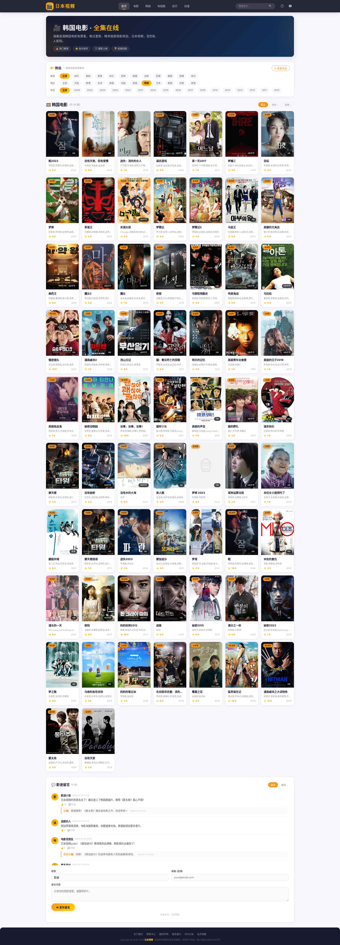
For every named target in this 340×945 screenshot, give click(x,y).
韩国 (148, 6)
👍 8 (63, 830)
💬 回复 (72, 804)
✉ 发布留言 (63, 907)
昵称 (53, 871)
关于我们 (138, 934)
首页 (124, 6)
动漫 (186, 6)
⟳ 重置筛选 (280, 68)
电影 (136, 6)
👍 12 (63, 804)
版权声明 (163, 934)
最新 (273, 785)
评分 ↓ (275, 104)
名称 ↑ (288, 104)
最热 (283, 785)
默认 (263, 104)
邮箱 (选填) (177, 871)
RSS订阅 (189, 934)
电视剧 (161, 6)
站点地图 (201, 934)
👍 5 (63, 848)
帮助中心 (151, 934)
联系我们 (176, 934)
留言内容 (56, 884)
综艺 (174, 6)
